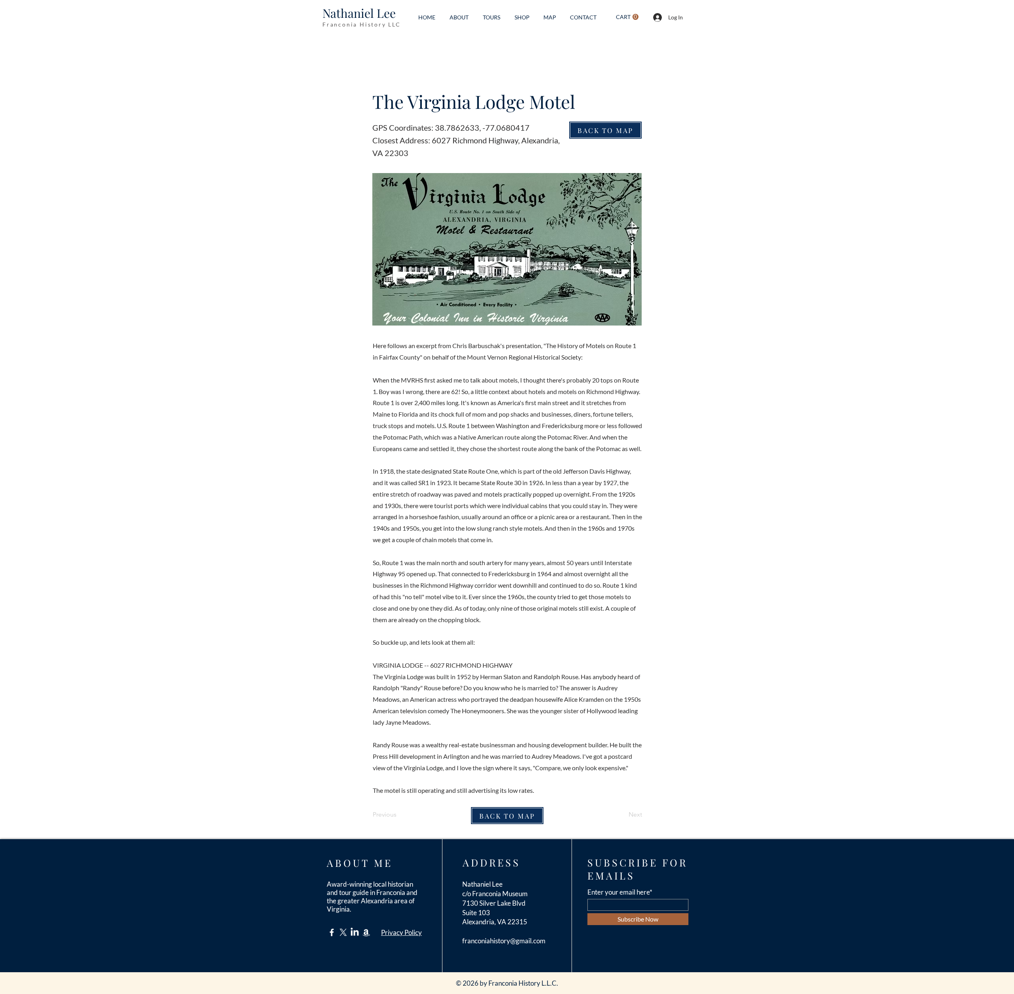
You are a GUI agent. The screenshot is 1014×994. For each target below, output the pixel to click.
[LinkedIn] (355, 932)
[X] (343, 932)
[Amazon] (366, 932)
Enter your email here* (619, 892)
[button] (627, 17)
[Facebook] (332, 932)
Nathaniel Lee (359, 13)
